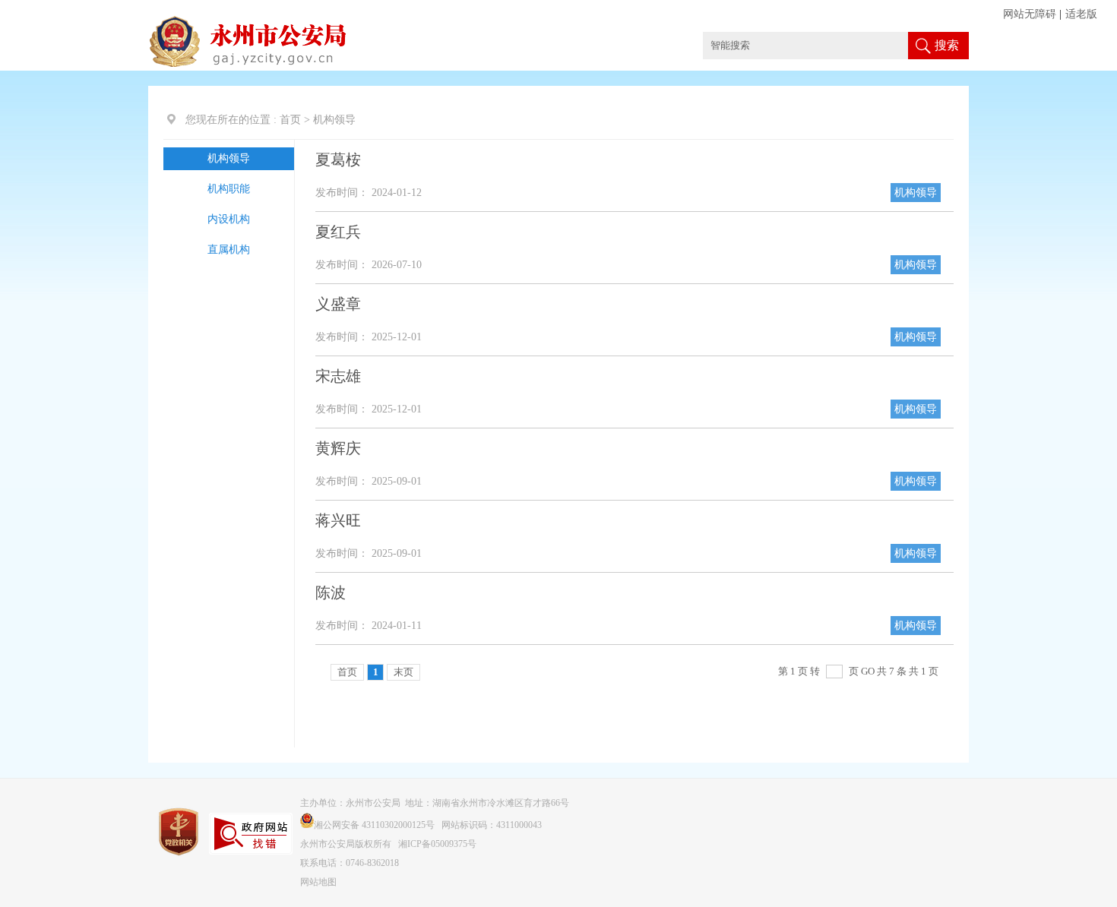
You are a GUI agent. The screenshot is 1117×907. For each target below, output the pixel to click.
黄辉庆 (338, 448)
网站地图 (318, 882)
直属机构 (228, 249)
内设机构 (228, 219)
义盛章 (338, 303)
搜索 (947, 45)
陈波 (330, 592)
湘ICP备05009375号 (437, 844)
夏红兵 (338, 231)
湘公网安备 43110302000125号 (374, 825)
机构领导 (228, 158)
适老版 (1081, 14)
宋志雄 (338, 376)
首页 (290, 119)
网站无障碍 (1029, 14)
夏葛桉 (338, 159)
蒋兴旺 (338, 520)
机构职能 (228, 188)
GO (868, 671)
